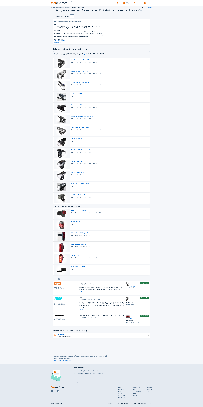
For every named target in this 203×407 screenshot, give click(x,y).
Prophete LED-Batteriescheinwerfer (83, 150)
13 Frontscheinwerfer (59, 40)
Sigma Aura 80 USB (77, 172)
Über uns (120, 387)
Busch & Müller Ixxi (77, 222)
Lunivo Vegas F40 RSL (78, 139)
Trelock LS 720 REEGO (78, 267)
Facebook (149, 389)
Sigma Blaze (75, 255)
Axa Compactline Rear (78, 210)
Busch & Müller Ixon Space (80, 82)
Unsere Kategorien (122, 397)
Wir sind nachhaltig (148, 7)
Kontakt (135, 395)
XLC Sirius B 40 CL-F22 (78, 195)
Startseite (53, 7)
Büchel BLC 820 (76, 94)
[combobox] (93, 3)
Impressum (111, 403)
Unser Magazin (137, 391)
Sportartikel (58, 7)
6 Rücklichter (57, 42)
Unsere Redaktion (122, 389)
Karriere (120, 393)
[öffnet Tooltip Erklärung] (141, 10)
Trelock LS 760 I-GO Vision (80, 184)
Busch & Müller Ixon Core (79, 71)
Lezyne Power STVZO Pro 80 (80, 127)
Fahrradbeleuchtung (66, 7)
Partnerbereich (121, 395)
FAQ (134, 389)
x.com (148, 391)
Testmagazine (136, 387)
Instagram (149, 387)
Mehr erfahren (86, 54)
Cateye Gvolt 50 (76, 105)
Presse (119, 391)
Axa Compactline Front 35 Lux (81, 60)
